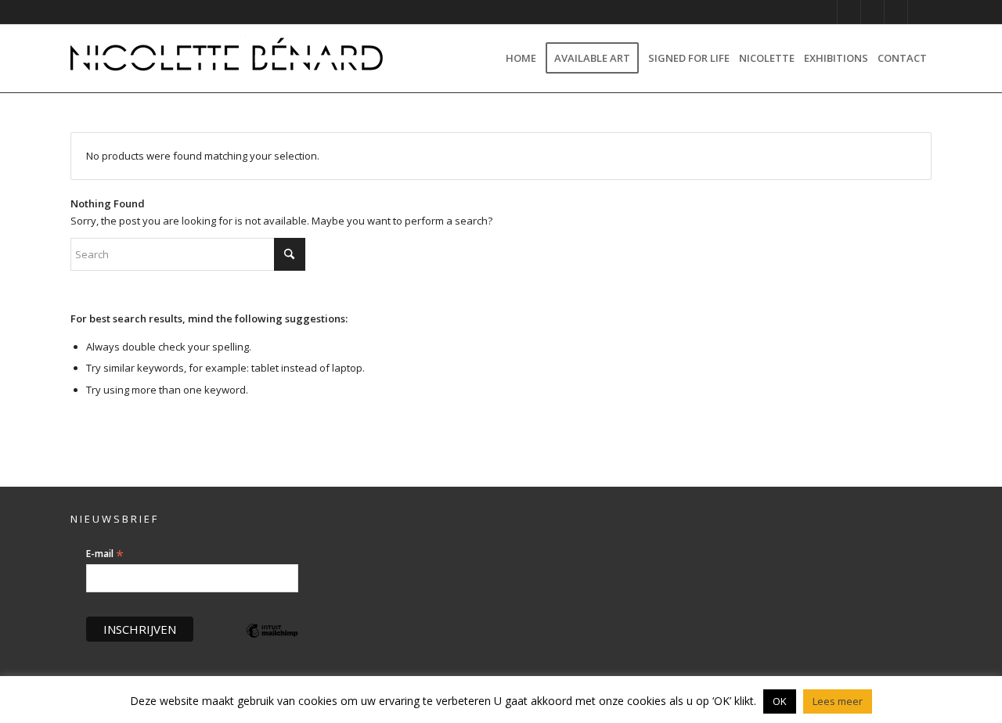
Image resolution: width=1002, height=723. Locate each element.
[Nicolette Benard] (227, 57)
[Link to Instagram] (825, 11)
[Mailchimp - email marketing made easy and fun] (272, 642)
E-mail (105, 554)
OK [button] (780, 701)
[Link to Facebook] (872, 11)
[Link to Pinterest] (849, 11)
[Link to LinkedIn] (896, 11)
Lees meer (838, 701)
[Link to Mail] (920, 11)
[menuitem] (521, 57)
